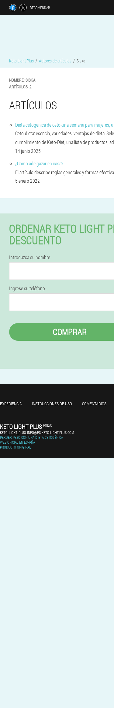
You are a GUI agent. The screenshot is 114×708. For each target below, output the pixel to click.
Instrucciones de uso (52, 404)
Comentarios (94, 404)
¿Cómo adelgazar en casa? (39, 163)
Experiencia (11, 404)
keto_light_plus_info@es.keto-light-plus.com (37, 432)
